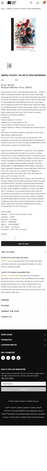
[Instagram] (13, 356)
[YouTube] (18, 356)
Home (3, 9)
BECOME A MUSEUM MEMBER (11, 275)
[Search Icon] (31, 3)
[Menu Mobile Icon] (2, 2)
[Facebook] (3, 356)
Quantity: (4, 234)
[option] (23, 34)
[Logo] (12, 2)
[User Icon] (38, 3)
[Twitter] (8, 356)
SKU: (2, 80)
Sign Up (23, 387)
